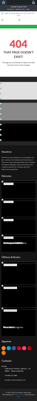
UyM (18, 397)
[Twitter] (9, 348)
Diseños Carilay (19, 394)
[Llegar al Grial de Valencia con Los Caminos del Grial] (18, 14)
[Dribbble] (24, 348)
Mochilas (8, 327)
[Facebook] (14, 348)
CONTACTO (10, 9)
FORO (28, 9)
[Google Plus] (19, 348)
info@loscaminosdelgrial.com (15, 380)
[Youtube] (29, 348)
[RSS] (4, 348)
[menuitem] (3, 2)
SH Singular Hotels (13, 243)
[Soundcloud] (4, 353)
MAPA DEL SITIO (20, 9)
